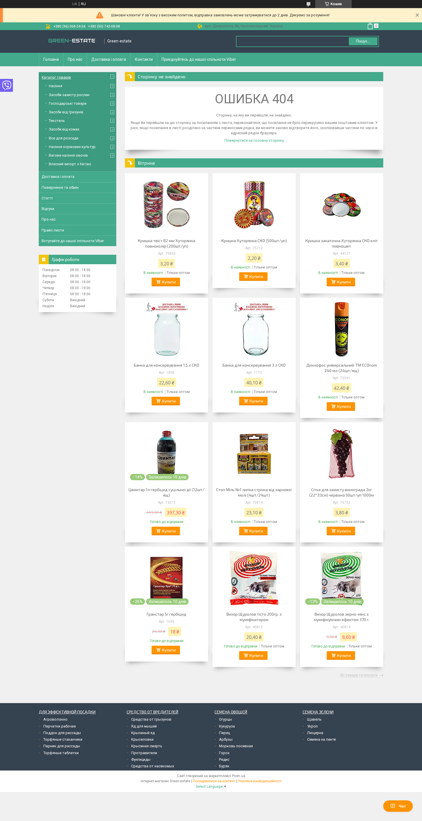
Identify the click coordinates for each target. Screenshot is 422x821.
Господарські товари (67, 103)
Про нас (75, 59)
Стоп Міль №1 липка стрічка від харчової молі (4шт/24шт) (254, 492)
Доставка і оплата (108, 59)
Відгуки (48, 209)
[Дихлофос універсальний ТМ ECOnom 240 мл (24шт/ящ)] (341, 329)
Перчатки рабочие (59, 726)
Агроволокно (55, 719)
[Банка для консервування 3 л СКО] (254, 329)
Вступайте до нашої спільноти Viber (73, 241)
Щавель (314, 719)
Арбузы (226, 739)
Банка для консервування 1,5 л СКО (166, 365)
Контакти (144, 59)
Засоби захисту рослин (69, 95)
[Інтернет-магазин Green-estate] (71, 41)
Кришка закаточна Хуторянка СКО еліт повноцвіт (341, 243)
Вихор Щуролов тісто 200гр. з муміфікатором (254, 617)
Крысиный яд (143, 733)
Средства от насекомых (152, 766)
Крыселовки (142, 739)
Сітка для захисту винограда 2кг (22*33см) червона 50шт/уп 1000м (341, 492)
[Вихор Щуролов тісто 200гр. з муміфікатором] (254, 578)
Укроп (312, 726)
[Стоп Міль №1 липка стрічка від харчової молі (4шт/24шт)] (254, 454)
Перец (224, 733)
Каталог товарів (56, 77)
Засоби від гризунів (66, 112)
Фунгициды (140, 759)
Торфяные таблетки (61, 753)
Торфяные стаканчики (62, 739)
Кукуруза (227, 726)
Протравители (144, 753)
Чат (402, 806)
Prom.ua (238, 776)
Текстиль (57, 120)
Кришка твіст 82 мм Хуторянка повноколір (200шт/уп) (166, 243)
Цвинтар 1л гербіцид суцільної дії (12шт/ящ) (166, 492)
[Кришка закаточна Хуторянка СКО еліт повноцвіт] (341, 205)
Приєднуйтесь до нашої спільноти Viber (199, 59)
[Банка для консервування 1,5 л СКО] (166, 329)
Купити (169, 281)
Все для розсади (63, 138)
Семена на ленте (321, 739)
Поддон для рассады (62, 733)
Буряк (224, 766)
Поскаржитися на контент (214, 781)
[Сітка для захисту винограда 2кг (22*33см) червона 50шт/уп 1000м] (341, 454)
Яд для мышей (144, 726)
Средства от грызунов (151, 719)
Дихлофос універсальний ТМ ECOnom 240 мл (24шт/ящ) (341, 368)
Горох (224, 753)
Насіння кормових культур (72, 147)
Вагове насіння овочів (68, 155)
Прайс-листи (53, 230)
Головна (51, 59)
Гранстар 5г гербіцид (166, 614)
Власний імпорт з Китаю (70, 164)
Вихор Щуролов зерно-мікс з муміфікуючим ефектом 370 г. (341, 617)
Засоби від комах (64, 129)
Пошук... (363, 41)
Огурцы (225, 719)
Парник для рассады (61, 746)
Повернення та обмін (60, 187)
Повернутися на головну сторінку (254, 140)
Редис (224, 759)
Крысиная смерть (146, 746)
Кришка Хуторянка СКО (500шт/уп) (254, 240)
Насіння (55, 86)
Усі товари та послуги (359, 675)
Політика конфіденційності (260, 781)
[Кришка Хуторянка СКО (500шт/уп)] (254, 205)
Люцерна (315, 733)
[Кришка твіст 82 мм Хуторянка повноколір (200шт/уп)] (166, 205)
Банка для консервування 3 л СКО (254, 365)
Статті (47, 198)
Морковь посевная (236, 746)
